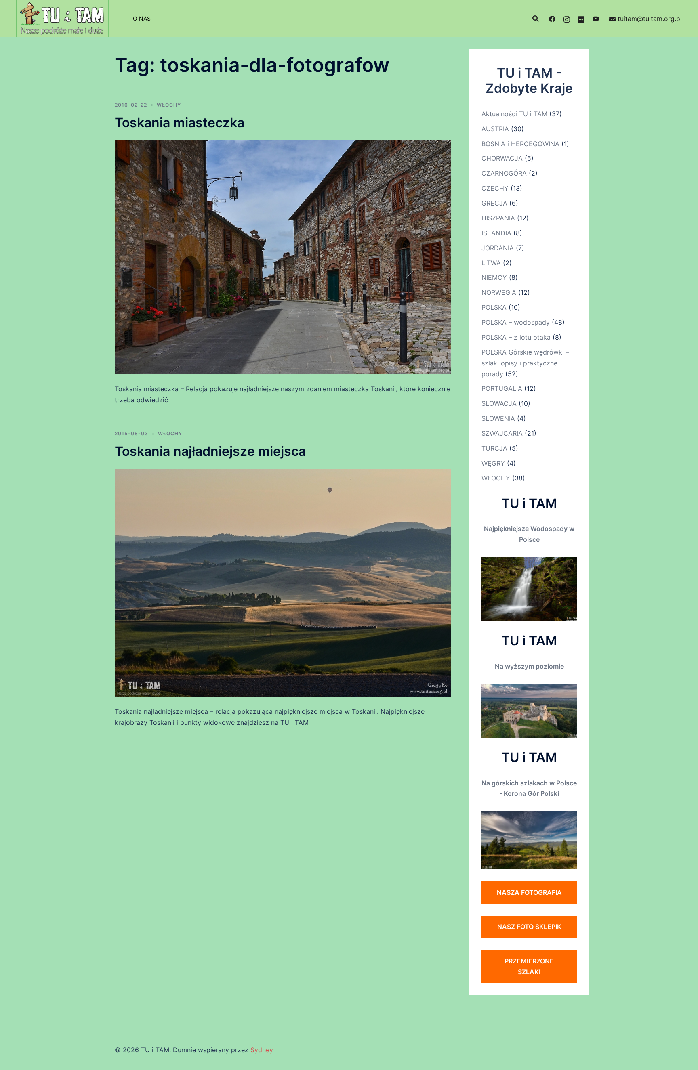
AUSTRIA (495, 129)
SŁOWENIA (498, 418)
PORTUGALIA (501, 388)
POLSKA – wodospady (515, 322)
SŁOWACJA (499, 403)
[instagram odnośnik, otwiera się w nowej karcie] (566, 19)
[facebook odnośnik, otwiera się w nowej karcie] (552, 19)
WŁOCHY (169, 105)
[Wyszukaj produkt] (535, 18)
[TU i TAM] (62, 18)
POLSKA (494, 307)
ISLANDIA (496, 233)
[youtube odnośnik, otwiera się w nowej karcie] (596, 19)
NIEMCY (494, 277)
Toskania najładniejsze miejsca (210, 451)
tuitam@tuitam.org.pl (650, 19)
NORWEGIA (498, 292)
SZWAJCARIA (502, 433)
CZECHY (495, 188)
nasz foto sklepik (529, 927)
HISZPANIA (498, 218)
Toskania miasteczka (179, 122)
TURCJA (494, 448)
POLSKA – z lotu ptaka (516, 337)
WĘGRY (493, 463)
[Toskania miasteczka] (283, 256)
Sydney (261, 1050)
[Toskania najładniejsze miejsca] (283, 582)
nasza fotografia (529, 892)
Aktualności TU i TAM (514, 114)
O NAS (142, 18)
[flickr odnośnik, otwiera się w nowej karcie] (581, 19)
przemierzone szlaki (529, 966)
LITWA (491, 263)
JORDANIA (497, 248)
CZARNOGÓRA (504, 173)
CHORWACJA (502, 158)
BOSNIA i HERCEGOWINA (520, 144)
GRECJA (494, 203)
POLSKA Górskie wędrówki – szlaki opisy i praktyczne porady (525, 363)
